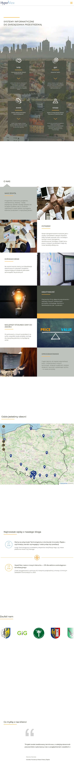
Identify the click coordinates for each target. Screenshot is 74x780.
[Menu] (71, 3)
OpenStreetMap (63, 483)
